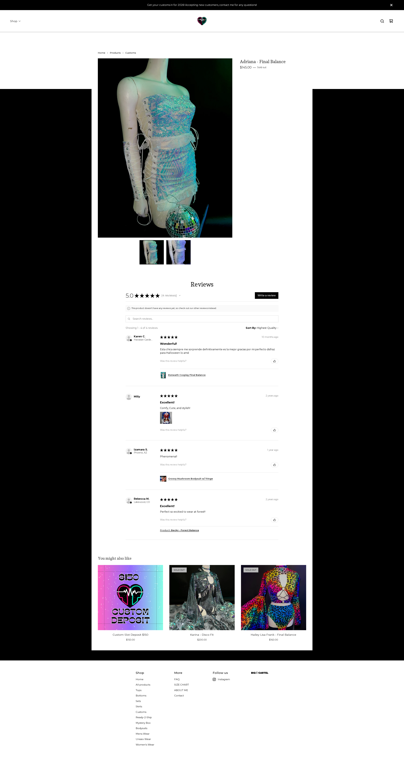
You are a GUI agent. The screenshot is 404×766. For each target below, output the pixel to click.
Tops (138, 690)
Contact (179, 695)
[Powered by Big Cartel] (259, 673)
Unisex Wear (143, 739)
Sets (138, 701)
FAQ (177, 679)
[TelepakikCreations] (202, 21)
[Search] (382, 21)
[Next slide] (227, 148)
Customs (130, 52)
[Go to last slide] (102, 148)
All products (143, 684)
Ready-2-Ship (144, 717)
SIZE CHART (181, 684)
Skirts (139, 706)
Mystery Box (143, 722)
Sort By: (251, 327)
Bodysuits (141, 728)
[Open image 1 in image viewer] (165, 148)
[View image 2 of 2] (178, 252)
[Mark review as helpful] (274, 361)
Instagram (224, 679)
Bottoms (141, 695)
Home (101, 52)
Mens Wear (142, 733)
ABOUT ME (181, 690)
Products (115, 52)
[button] (180, 295)
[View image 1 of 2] (152, 252)
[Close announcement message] (391, 5)
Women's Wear (145, 744)
